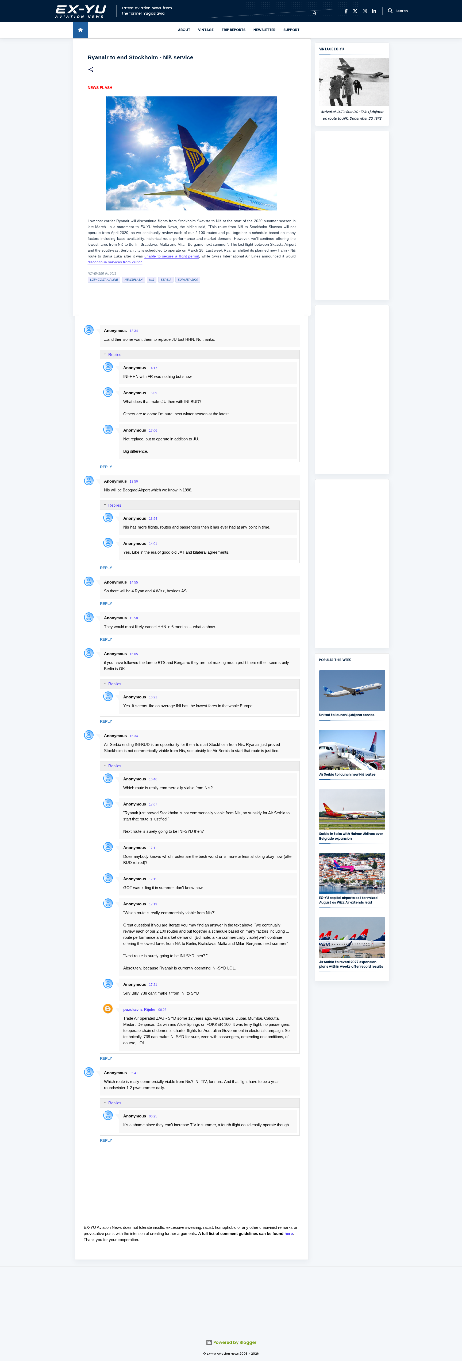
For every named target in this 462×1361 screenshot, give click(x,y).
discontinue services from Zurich (115, 262)
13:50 (134, 481)
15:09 (153, 393)
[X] (355, 11)
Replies (114, 354)
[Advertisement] (352, 215)
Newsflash (134, 279)
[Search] (390, 11)
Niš (151, 279)
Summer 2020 (188, 279)
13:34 (134, 331)
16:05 (134, 654)
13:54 (153, 519)
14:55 (134, 582)
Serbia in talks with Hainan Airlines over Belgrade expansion (351, 835)
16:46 (153, 779)
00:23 (162, 1010)
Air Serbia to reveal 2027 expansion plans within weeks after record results (351, 964)
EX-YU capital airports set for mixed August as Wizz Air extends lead (348, 900)
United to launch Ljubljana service (347, 715)
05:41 (134, 1073)
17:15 (153, 879)
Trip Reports (233, 29)
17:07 (153, 804)
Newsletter (264, 29)
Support (291, 29)
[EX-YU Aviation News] (79, 11)
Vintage (206, 29)
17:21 (153, 985)
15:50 (134, 618)
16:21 (153, 697)
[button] (91, 70)
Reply (106, 467)
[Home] (80, 30)
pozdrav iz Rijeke (139, 1009)
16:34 (134, 736)
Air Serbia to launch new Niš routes (347, 774)
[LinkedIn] (374, 11)
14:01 (153, 544)
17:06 (153, 430)
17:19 (153, 904)
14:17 (153, 368)
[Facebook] (346, 11)
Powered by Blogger (234, 1342)
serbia (166, 279)
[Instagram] (365, 11)
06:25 (153, 1116)
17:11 (153, 848)
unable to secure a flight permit (171, 256)
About (184, 29)
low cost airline (104, 279)
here (288, 1233)
